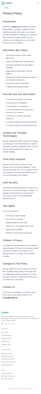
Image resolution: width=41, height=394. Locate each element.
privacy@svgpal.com (10, 297)
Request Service (7, 353)
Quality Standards (7, 365)
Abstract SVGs (6, 344)
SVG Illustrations (7, 335)
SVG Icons (5, 332)
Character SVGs (7, 338)
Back (6, 8)
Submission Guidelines (9, 362)
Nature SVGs (6, 341)
